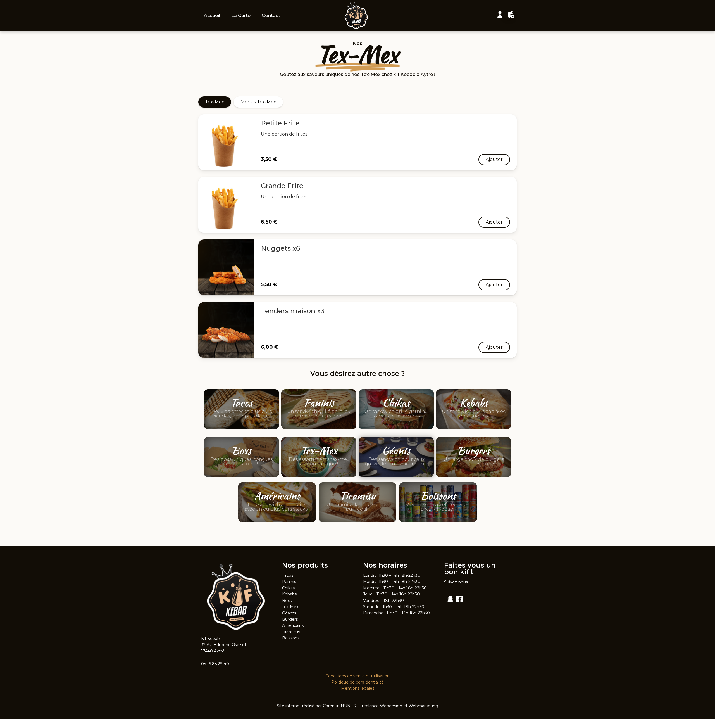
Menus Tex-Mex (258, 102)
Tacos (287, 575)
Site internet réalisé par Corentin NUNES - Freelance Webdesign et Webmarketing (357, 705)
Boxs (287, 600)
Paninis (289, 581)
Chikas (288, 587)
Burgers (290, 619)
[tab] (214, 102)
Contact (271, 15)
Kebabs (289, 594)
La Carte (241, 15)
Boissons (290, 637)
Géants (289, 613)
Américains (293, 625)
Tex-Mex (214, 102)
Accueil (212, 15)
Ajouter (494, 159)
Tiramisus (291, 631)
